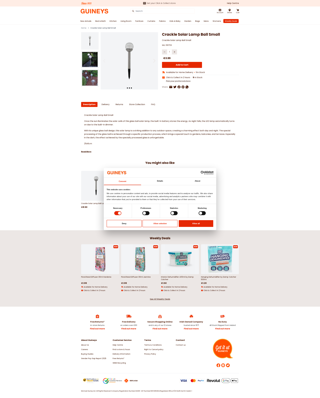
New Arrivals (85, 21)
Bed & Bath (100, 21)
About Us (85, 345)
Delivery (106, 104)
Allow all (196, 223)
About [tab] (197, 181)
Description (89, 104)
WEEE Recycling (119, 363)
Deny (124, 223)
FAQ (153, 104)
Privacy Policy (150, 354)
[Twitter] (228, 365)
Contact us (181, 345)
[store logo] (94, 11)
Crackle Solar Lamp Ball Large (93, 203)
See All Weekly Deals (160, 299)
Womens (217, 21)
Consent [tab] (122, 181)
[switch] (146, 213)
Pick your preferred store (178, 81)
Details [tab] (160, 181)
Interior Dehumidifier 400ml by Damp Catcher (177, 278)
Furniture (139, 21)
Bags (197, 21)
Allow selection (160, 223)
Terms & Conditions (153, 345)
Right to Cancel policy (153, 349)
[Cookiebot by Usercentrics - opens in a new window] (203, 173)
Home (83, 28)
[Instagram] (223, 365)
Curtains (151, 21)
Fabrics (162, 21)
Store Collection (137, 104)
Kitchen (113, 21)
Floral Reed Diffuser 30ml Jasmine (136, 277)
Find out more (97, 328)
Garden (187, 21)
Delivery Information (121, 354)
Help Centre (233, 3)
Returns (119, 104)
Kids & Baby (175, 21)
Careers (84, 349)
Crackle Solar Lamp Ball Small (103, 28)
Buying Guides (87, 354)
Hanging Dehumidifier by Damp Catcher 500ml (218, 278)
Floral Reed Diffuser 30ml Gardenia (96, 277)
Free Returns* (118, 358)
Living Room (126, 21)
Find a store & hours (121, 349)
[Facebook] (218, 365)
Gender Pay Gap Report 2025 (93, 358)
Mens (206, 21)
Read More (86, 151)
